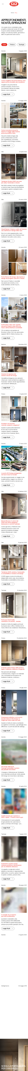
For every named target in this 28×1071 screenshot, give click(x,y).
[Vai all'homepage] (14, 4)
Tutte (4, 44)
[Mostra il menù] (3, 4)
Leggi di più (6, 94)
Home (12, 12)
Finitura (12, 44)
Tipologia (21, 44)
